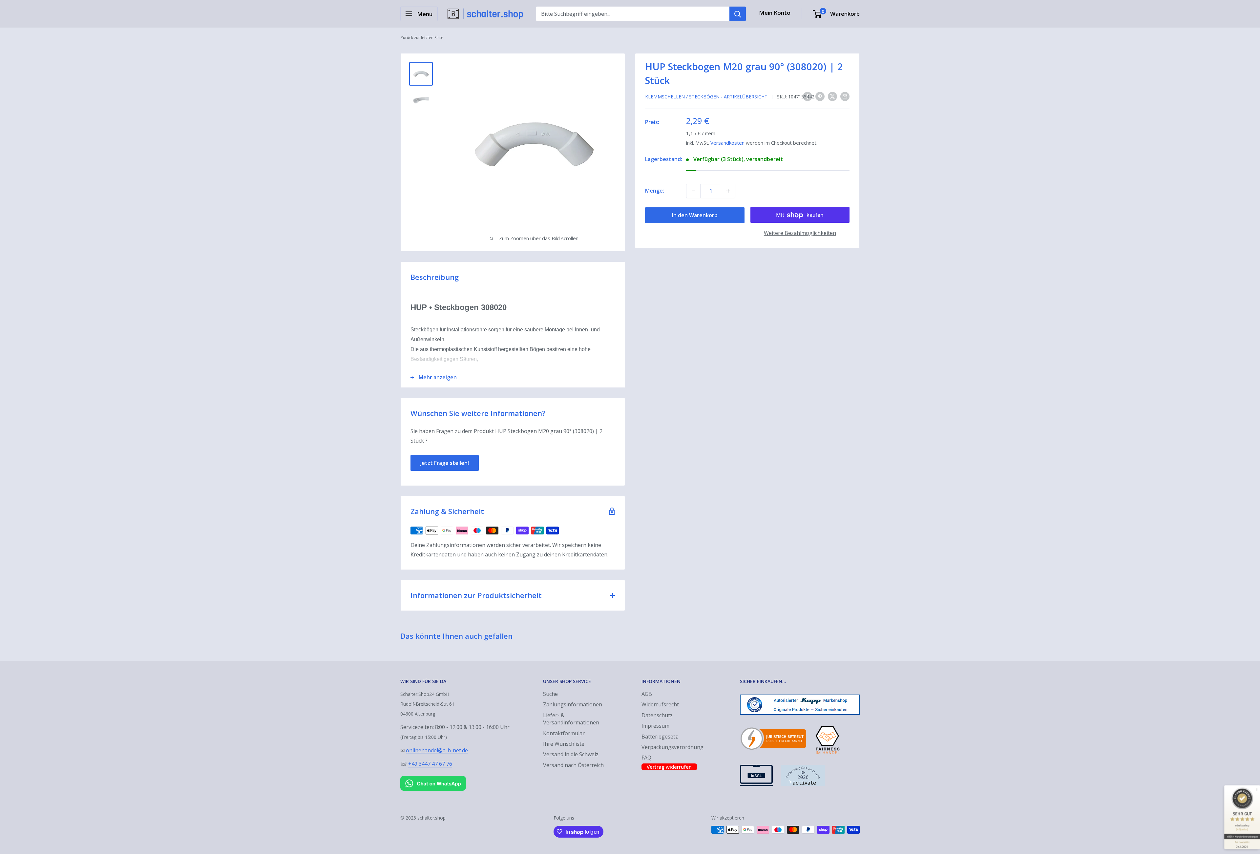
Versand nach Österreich (573, 765)
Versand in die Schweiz (570, 754)
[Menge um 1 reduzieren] (693, 191)
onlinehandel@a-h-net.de (437, 750)
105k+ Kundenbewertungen (1242, 836)
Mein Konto (774, 12)
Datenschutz (657, 715)
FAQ (646, 757)
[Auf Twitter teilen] (832, 96)
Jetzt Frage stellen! (444, 463)
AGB (646, 694)
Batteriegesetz (659, 736)
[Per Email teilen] (845, 96)
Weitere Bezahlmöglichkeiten (800, 233)
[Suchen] (737, 14)
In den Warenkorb (695, 215)
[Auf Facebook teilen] (807, 96)
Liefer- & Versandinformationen (571, 719)
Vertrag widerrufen (669, 766)
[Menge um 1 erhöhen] (728, 191)
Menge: (654, 190)
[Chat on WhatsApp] (433, 777)
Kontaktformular (564, 733)
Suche (550, 694)
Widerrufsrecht (660, 704)
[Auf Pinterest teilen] (820, 96)
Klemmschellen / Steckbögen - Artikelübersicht (706, 97)
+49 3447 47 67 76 (430, 763)
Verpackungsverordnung (672, 747)
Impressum (655, 725)
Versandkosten (727, 142)
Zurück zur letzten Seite (421, 37)
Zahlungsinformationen (572, 704)
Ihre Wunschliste (563, 743)
